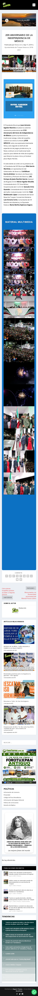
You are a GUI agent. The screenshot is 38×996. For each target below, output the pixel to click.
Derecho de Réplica (9, 805)
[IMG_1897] (19, 384)
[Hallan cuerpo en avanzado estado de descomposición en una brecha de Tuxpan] (6, 881)
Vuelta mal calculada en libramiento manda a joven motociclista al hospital (21, 873)
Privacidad (7, 795)
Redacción (18, 45)
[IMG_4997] (19, 472)
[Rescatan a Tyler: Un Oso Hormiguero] (19, 689)
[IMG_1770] (19, 317)
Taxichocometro (26, 901)
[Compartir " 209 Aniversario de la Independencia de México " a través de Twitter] (10, 576)
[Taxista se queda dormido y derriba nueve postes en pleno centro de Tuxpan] (6, 899)
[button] (34, 992)
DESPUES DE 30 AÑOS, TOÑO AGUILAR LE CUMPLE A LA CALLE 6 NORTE (17, 647)
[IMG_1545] (19, 273)
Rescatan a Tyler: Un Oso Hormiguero (16, 701)
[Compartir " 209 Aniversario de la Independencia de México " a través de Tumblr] (17, 576)
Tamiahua (19, 893)
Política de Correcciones (11, 802)
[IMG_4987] (19, 450)
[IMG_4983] (19, 428)
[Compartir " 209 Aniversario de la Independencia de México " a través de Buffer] (28, 576)
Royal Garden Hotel (19, 105)
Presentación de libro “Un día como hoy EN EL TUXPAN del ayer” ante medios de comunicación (19, 728)
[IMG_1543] (19, 251)
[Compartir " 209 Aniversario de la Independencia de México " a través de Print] (21, 579)
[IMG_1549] (19, 295)
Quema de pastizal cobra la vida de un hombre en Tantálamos (21, 891)
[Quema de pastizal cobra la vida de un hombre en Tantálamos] (6, 891)
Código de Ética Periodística (12, 797)
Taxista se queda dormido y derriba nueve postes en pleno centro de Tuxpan (21, 898)
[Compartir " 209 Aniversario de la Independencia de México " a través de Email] (17, 579)
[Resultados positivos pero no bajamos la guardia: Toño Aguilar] (19, 662)
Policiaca (19, 876)
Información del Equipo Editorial (14, 800)
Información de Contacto (11, 792)
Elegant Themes (17, 989)
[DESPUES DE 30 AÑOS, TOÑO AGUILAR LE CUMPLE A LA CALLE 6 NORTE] (19, 634)
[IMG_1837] (19, 340)
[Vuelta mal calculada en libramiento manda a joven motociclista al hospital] (6, 874)
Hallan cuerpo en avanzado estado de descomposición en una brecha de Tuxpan (20, 882)
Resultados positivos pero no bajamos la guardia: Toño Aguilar (17, 674)
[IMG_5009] (19, 494)
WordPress (19, 991)
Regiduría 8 (19, 911)
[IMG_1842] (19, 362)
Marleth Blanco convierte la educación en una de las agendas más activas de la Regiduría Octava (21, 907)
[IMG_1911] (19, 406)
